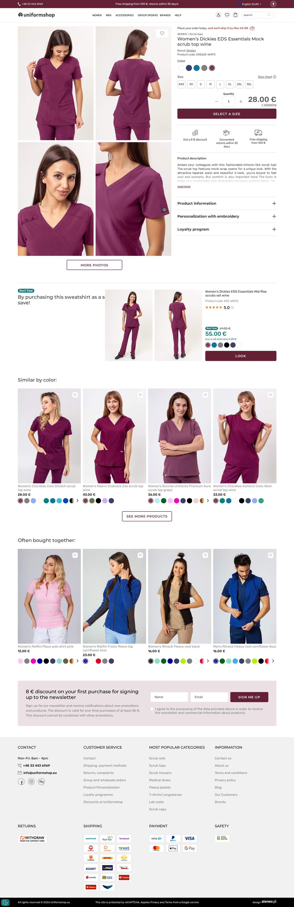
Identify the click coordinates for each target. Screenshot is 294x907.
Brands (165, 15)
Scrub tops (196, 34)
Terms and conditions (231, 773)
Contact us (223, 758)
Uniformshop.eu (60, 902)
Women (97, 15)
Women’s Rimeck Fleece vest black (174, 646)
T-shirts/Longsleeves (165, 795)
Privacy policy (225, 780)
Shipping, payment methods (104, 765)
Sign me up (249, 697)
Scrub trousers (160, 773)
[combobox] (257, 15)
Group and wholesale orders (104, 780)
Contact (89, 758)
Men (108, 15)
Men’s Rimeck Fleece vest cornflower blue (244, 646)
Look (240, 356)
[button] (226, 203)
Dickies (191, 50)
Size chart (265, 77)
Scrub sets (157, 758)
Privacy (154, 902)
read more (184, 186)
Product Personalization (101, 787)
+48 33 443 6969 (32, 3)
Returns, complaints (98, 773)
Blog (218, 787)
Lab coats (156, 802)
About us (222, 765)
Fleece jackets (160, 787)
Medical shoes (160, 780)
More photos (95, 265)
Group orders (148, 15)
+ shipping (268, 105)
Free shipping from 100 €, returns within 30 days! (147, 4)
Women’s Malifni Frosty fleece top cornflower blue (108, 648)
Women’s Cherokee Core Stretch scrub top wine (47, 488)
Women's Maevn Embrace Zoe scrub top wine (113, 488)
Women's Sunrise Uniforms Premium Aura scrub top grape (179, 488)
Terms (168, 902)
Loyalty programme (98, 795)
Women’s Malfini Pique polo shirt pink (45, 646)
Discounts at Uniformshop (103, 802)
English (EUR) (250, 4)
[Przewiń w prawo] (76, 500)
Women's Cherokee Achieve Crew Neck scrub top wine (242, 488)
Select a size (226, 114)
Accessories (125, 15)
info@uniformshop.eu (40, 773)
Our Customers (226, 795)
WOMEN (182, 34)
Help (178, 15)
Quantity (228, 94)
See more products (147, 516)
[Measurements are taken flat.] (274, 77)
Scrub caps (157, 809)
